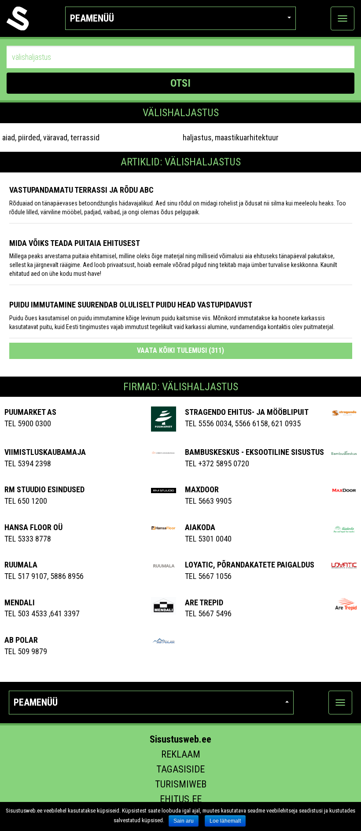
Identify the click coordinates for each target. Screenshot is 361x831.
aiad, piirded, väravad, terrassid (50, 137)
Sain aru (183, 821)
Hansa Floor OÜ (33, 527)
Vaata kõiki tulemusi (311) (180, 350)
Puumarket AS (30, 412)
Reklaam (180, 754)
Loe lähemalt (225, 821)
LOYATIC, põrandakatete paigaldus (249, 564)
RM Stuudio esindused (44, 489)
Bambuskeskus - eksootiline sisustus (254, 452)
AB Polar (21, 639)
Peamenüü (92, 18)
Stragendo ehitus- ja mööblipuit (247, 412)
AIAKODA (200, 527)
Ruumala (20, 564)
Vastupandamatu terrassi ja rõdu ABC (81, 189)
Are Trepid (204, 602)
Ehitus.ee (181, 799)
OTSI (180, 83)
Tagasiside (180, 769)
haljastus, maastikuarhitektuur (231, 137)
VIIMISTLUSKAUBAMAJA (45, 452)
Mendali (19, 602)
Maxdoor (202, 489)
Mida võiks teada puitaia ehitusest (74, 243)
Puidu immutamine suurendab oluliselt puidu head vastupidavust (130, 304)
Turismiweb (180, 784)
